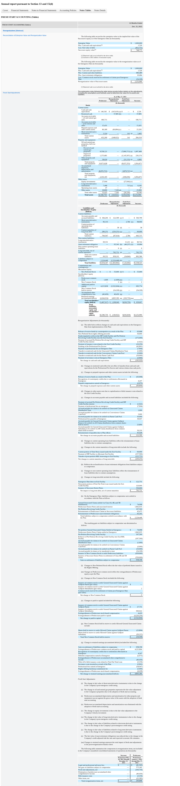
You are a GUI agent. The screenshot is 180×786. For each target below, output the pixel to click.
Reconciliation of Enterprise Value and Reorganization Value (24, 35)
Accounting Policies (68, 10)
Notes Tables (85, 10)
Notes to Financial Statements (44, 10)
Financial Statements (19, 10)
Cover (5, 10)
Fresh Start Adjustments (11, 93)
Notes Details (99, 10)
